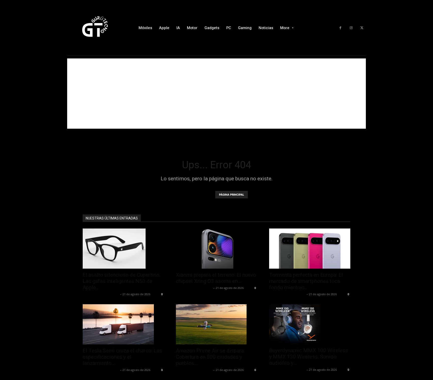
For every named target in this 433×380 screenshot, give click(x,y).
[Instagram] (351, 28)
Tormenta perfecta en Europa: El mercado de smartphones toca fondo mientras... (306, 281)
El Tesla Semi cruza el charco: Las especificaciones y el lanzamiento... (122, 357)
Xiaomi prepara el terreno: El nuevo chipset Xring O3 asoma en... (216, 278)
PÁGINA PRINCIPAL (231, 194)
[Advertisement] (216, 93)
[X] (362, 28)
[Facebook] (340, 28)
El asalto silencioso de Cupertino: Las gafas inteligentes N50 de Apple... (121, 281)
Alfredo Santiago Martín (101, 294)
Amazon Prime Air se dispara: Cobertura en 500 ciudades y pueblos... (210, 357)
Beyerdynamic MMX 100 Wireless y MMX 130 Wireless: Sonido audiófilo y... (308, 356)
